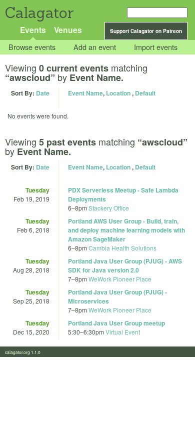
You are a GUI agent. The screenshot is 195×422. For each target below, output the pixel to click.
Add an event (95, 47)
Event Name (85, 93)
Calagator (38, 12)
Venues (68, 30)
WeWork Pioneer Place (120, 278)
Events (33, 30)
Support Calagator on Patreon (146, 31)
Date (43, 93)
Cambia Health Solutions (122, 248)
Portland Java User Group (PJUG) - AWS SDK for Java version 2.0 (125, 265)
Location (118, 93)
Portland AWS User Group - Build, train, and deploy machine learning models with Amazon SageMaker (126, 230)
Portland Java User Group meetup (116, 323)
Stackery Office (108, 208)
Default (145, 93)
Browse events (32, 47)
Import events (156, 47)
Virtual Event (123, 332)
